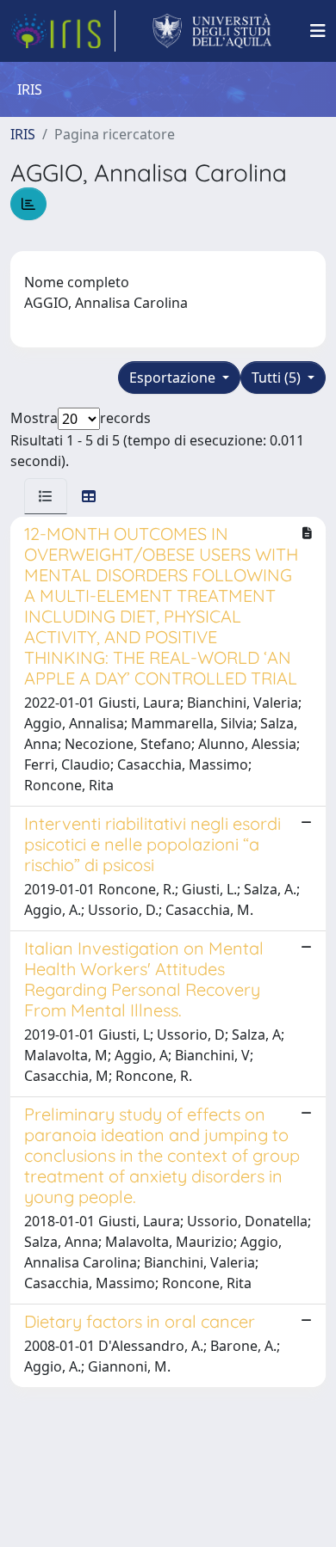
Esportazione (174, 377)
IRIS (22, 134)
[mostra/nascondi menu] (318, 31)
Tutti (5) (278, 377)
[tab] (45, 496)
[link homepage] (62, 31)
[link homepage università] (212, 31)
